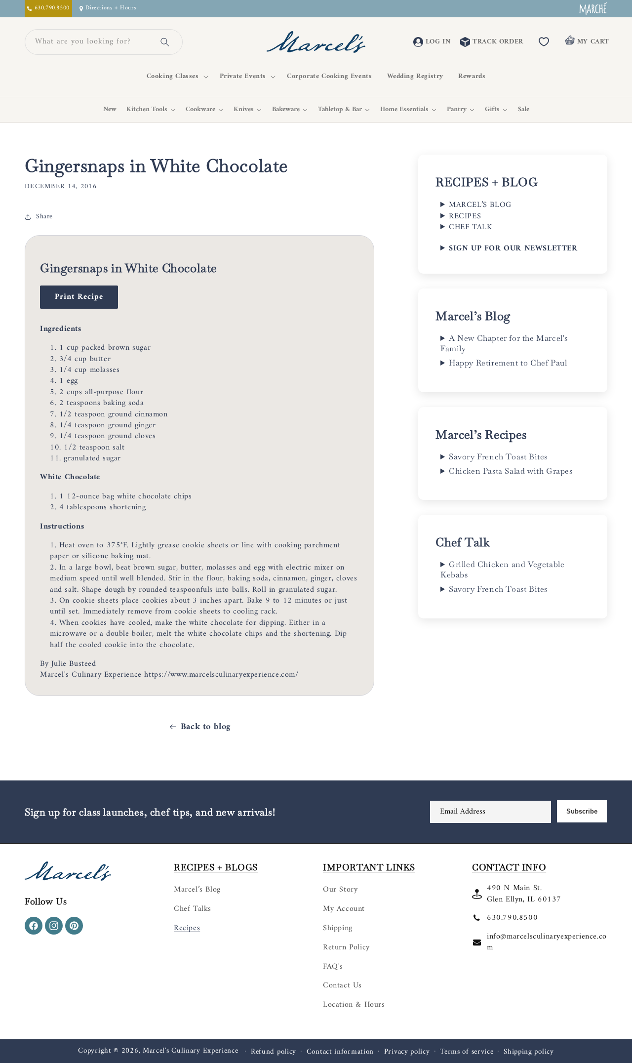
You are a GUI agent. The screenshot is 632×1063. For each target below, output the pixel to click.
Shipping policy (529, 1052)
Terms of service (466, 1052)
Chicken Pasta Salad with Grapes (511, 471)
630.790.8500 (512, 918)
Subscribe (581, 811)
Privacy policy (407, 1052)
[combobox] (92, 42)
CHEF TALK (470, 227)
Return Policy (346, 947)
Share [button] (44, 216)
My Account (344, 909)
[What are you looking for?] (165, 42)
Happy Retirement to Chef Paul (508, 363)
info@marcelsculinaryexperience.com (547, 942)
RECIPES (465, 216)
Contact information (340, 1052)
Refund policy (273, 1052)
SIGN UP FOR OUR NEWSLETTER (513, 248)
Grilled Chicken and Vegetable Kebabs (502, 570)
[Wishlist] (544, 42)
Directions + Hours (110, 8)
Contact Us (342, 985)
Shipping (338, 928)
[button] (175, 76)
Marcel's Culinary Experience (190, 1051)
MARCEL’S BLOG (480, 205)
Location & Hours (354, 1005)
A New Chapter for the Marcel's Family (504, 343)
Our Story (340, 890)
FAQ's (333, 967)
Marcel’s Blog (197, 890)
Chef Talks (192, 909)
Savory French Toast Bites (498, 457)
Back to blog (206, 727)
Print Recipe (79, 297)
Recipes (187, 928)
